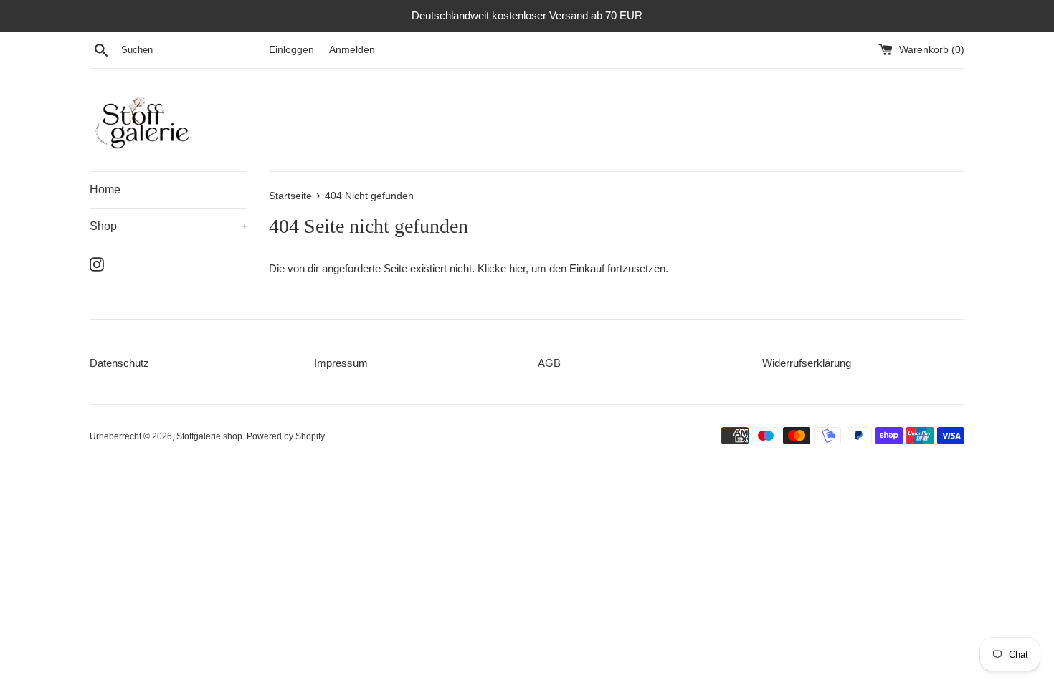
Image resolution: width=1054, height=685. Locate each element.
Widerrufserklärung (806, 363)
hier (517, 268)
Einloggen (291, 49)
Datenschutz (119, 363)
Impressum (341, 363)
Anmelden (352, 49)
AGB (549, 363)
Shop (168, 226)
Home (105, 189)
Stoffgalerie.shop (209, 436)
